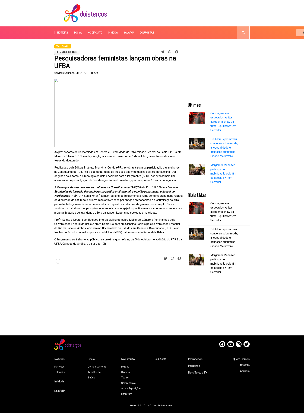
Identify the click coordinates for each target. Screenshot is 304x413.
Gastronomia (128, 383)
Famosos (59, 366)
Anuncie (245, 371)
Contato (245, 365)
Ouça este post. (68, 51)
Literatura (126, 394)
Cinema (125, 372)
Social (78, 32)
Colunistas (147, 32)
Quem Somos (241, 359)
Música (125, 366)
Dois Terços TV (197, 372)
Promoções (195, 359)
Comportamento (97, 366)
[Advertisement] (185, 13)
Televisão (59, 372)
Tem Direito (94, 372)
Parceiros (194, 366)
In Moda (113, 32)
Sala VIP (129, 32)
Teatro (125, 377)
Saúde (91, 377)
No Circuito (95, 32)
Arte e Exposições (131, 388)
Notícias (62, 32)
